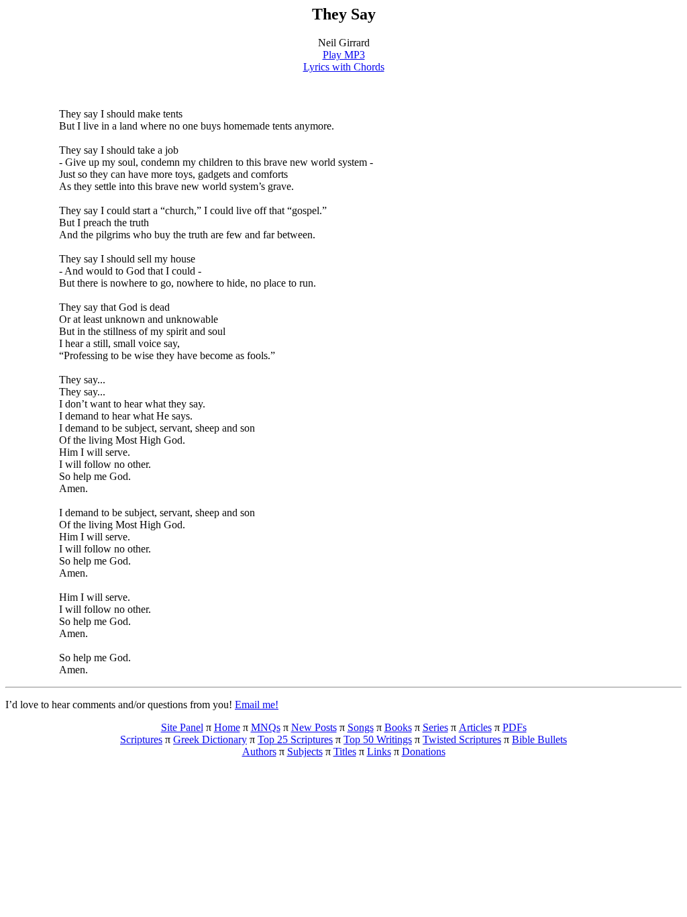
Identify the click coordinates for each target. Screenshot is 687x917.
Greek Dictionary (210, 739)
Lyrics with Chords (343, 67)
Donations (423, 751)
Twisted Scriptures (462, 739)
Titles (344, 751)
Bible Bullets (539, 739)
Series (435, 727)
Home (227, 727)
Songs (361, 727)
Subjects (305, 751)
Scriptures (141, 739)
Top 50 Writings (378, 739)
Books (398, 727)
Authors (259, 751)
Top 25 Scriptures (295, 739)
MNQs (265, 727)
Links (379, 751)
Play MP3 (344, 54)
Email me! (256, 704)
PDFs (515, 727)
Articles (475, 727)
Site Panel (182, 727)
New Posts (314, 727)
